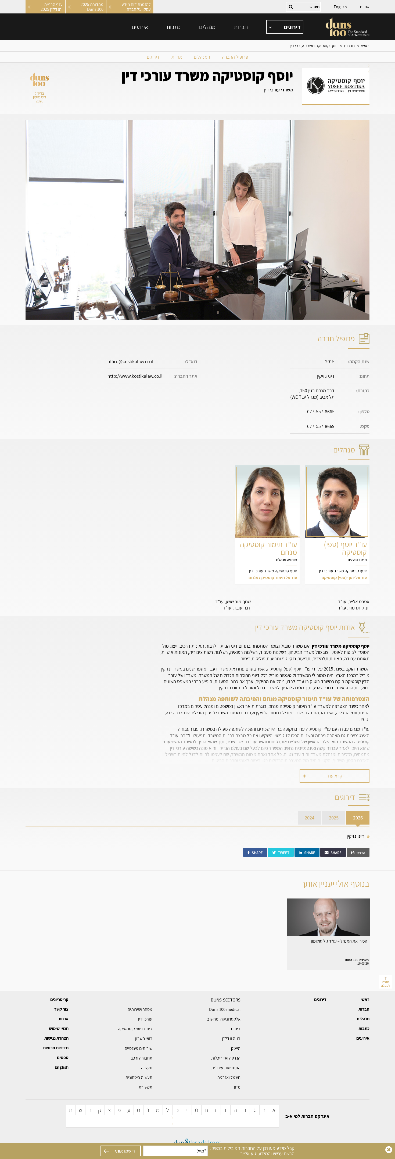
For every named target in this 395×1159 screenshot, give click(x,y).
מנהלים (207, 27)
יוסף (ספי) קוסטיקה (337, 524)
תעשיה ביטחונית (138, 1077)
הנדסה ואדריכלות (225, 1058)
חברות (241, 27)
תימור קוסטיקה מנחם (267, 524)
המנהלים (202, 57)
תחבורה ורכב (141, 1058)
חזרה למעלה (385, 984)
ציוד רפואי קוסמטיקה (135, 1029)
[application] (284, 27)
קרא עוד (334, 776)
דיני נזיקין (355, 836)
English (340, 7)
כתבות (174, 27)
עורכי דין (145, 1019)
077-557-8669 (321, 426)
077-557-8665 (321, 411)
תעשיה (146, 1068)
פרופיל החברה (235, 57)
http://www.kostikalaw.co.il (135, 376)
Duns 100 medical (224, 1009)
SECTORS (225, 999)
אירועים (140, 27)
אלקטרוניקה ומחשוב (223, 1019)
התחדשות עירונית (225, 1068)
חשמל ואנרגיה (228, 1077)
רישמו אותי (125, 1151)
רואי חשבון (143, 1038)
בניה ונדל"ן (231, 1038)
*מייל (201, 1151)
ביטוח (235, 1029)
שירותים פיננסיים (138, 1048)
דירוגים (153, 57)
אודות (364, 7)
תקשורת (145, 1087)
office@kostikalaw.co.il (130, 361)
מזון (237, 1087)
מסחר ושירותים (140, 1009)
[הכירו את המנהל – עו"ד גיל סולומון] (328, 934)
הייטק (235, 1048)
